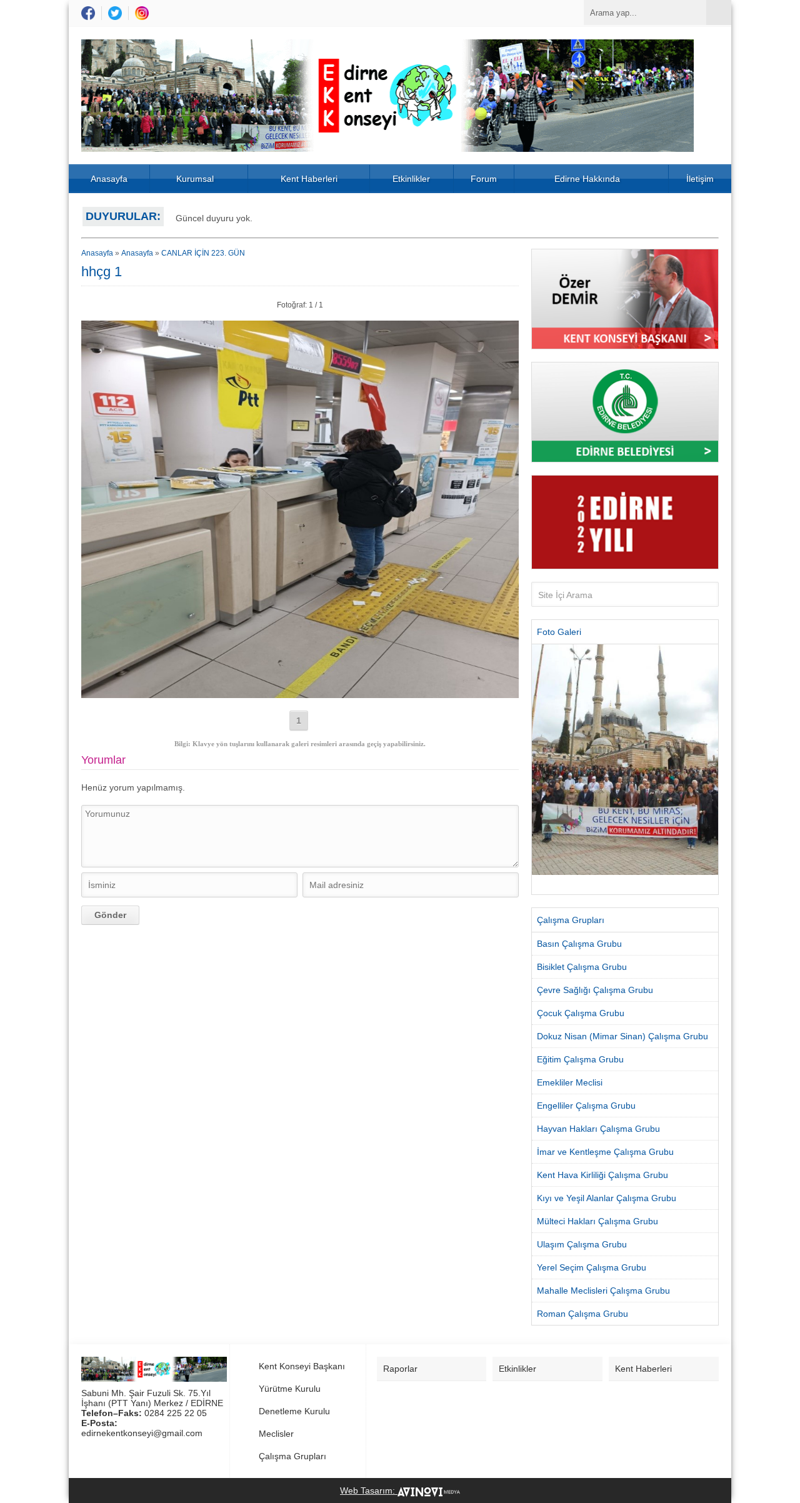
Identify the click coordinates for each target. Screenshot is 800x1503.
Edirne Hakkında (587, 179)
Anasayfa (109, 179)
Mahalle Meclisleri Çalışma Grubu (603, 1291)
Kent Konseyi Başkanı (302, 1366)
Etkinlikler (411, 179)
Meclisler (276, 1434)
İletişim (700, 179)
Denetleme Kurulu (294, 1411)
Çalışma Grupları (292, 1456)
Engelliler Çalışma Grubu (586, 1106)
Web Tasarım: (369, 1491)
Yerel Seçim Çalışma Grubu (591, 1267)
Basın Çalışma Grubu (579, 944)
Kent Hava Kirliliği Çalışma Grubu (602, 1175)
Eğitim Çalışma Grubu (580, 1059)
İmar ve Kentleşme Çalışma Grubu (605, 1152)
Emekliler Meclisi (569, 1082)
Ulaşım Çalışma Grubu (582, 1244)
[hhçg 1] (300, 693)
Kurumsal (195, 179)
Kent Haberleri (309, 179)
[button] (541, 769)
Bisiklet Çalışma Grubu (582, 967)
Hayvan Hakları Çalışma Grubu (598, 1129)
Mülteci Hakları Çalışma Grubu (597, 1221)
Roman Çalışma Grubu (582, 1314)
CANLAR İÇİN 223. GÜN (203, 253)
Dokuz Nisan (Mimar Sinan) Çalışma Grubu (622, 1036)
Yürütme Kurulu (290, 1389)
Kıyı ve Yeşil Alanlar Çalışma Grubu (606, 1198)
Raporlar (400, 1369)
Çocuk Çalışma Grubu (580, 1013)
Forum (484, 179)
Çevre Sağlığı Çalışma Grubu (595, 990)
